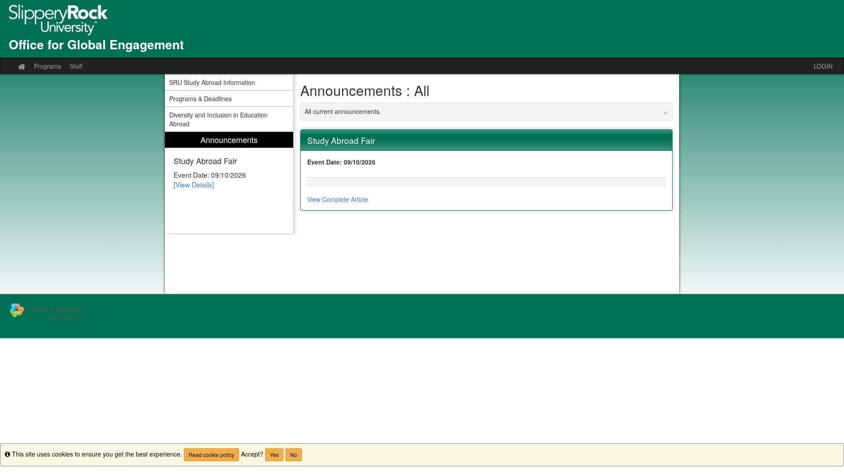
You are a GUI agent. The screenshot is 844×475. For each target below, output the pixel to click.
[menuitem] (229, 183)
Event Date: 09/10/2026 (341, 161)
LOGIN (823, 66)
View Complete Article (337, 199)
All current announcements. (487, 111)
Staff (76, 66)
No (293, 454)
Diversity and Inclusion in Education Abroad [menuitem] (218, 119)
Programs (47, 66)
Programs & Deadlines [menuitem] (200, 98)
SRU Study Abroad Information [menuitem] (212, 82)
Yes (274, 454)
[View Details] (194, 184)
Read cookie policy (211, 454)
